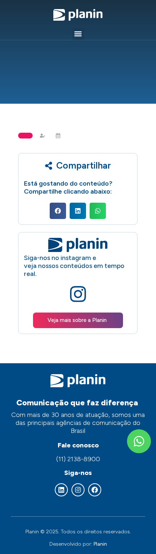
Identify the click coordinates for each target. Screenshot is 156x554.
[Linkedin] (61, 489)
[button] (78, 34)
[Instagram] (78, 489)
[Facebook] (94, 489)
